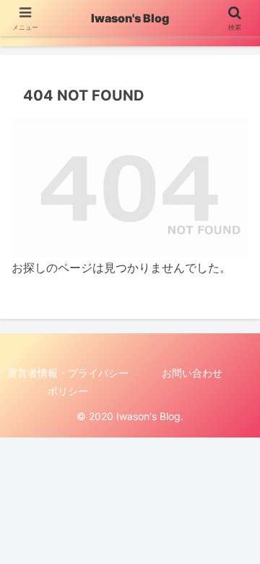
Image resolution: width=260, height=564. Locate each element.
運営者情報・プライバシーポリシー (68, 382)
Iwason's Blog (130, 18)
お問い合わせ (192, 373)
